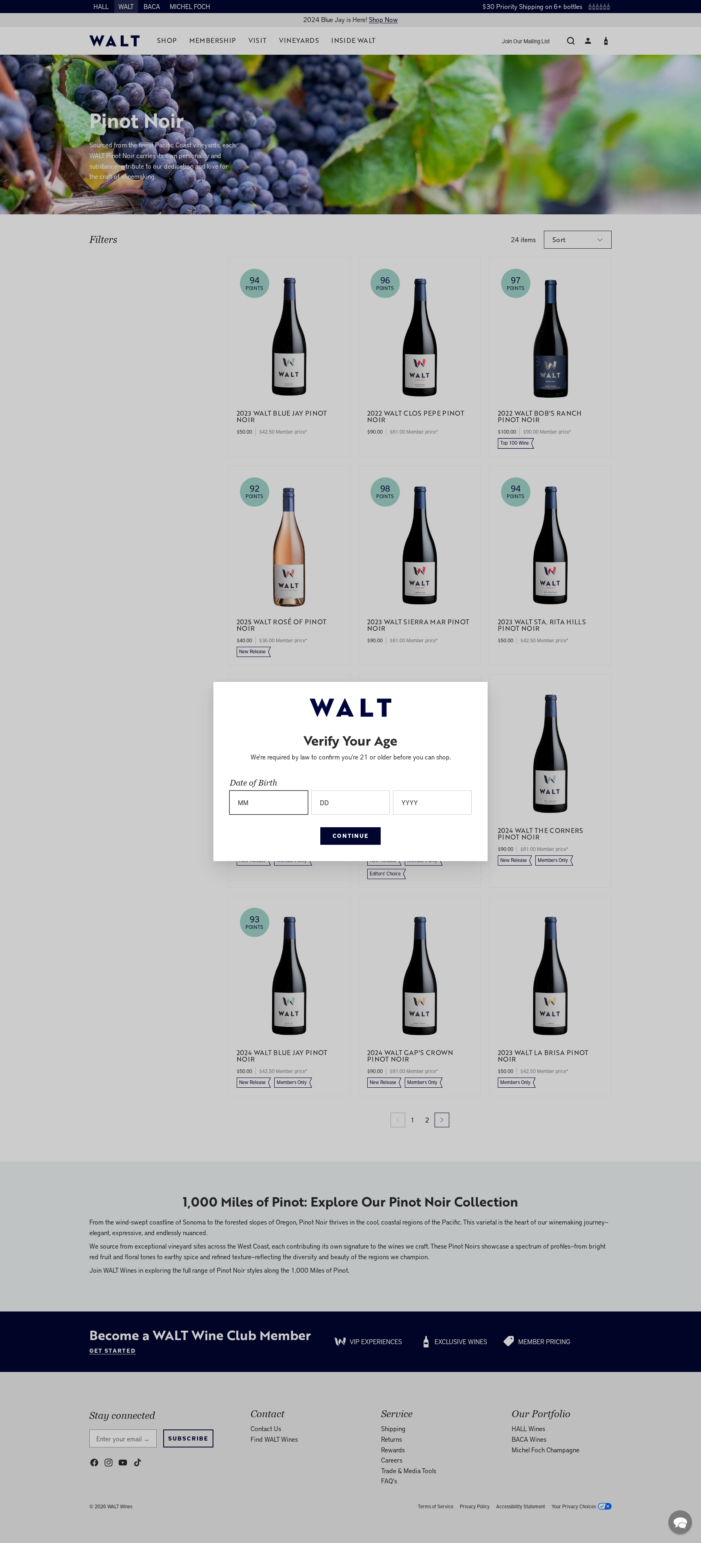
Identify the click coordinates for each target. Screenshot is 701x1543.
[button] (680, 1522)
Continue (350, 835)
